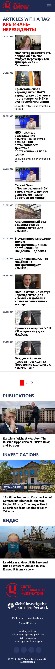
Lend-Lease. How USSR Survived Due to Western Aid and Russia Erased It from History (25, 566)
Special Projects (27, 623)
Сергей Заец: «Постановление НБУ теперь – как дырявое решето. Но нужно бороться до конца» (31, 191)
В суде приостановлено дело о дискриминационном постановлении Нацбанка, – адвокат (33, 245)
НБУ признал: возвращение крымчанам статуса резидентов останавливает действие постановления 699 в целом (31, 143)
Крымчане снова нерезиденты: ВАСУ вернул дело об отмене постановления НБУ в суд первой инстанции (32, 95)
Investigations (21, 454)
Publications (18, 395)
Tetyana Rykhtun (13, 487)
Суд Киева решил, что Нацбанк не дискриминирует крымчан (31, 263)
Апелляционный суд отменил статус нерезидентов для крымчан (30, 226)
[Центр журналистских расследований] (17, 6)
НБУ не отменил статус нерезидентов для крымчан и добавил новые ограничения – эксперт (32, 298)
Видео (10, 520)
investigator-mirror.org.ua (28, 641)
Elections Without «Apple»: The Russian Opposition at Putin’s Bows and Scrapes (26, 442)
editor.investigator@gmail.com (28, 634)
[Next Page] (32, 383)
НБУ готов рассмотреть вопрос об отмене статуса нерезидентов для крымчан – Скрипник (33, 59)
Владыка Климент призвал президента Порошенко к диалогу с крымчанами (33, 363)
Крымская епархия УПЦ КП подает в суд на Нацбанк (33, 331)
